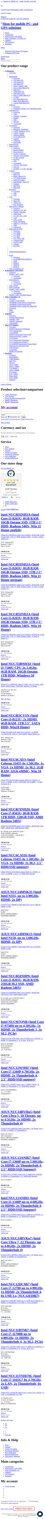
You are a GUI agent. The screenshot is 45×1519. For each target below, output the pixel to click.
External (16, 184)
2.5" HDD (16, 235)
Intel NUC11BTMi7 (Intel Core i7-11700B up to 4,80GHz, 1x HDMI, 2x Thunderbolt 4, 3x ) (22, 1335)
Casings (11, 171)
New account (5, 422)
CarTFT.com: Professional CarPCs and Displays (17, 10)
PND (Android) (14, 287)
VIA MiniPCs (13, 368)
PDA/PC (16, 122)
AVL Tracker (13, 285)
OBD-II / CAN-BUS (20, 223)
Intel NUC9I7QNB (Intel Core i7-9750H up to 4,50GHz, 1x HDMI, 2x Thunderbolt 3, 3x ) (22, 1027)
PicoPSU (16, 159)
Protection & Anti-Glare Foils (19, 346)
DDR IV (16, 267)
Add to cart (4, 559)
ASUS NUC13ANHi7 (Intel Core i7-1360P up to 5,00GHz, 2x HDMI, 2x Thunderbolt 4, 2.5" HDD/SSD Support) (22, 1163)
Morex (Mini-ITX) (19, 176)
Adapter (16, 244)
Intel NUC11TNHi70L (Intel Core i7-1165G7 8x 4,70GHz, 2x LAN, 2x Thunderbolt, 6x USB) (21, 1381)
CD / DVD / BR (18, 238)
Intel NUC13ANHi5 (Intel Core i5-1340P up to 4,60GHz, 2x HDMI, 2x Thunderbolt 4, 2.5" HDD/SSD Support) (22, 1203)
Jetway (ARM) (14, 370)
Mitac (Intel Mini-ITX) (20, 101)
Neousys (12, 363)
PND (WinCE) (14, 280)
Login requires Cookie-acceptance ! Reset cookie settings (17, 419)
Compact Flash (18, 240)
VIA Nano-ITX (18, 82)
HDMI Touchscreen (15, 351)
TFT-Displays (9, 42)
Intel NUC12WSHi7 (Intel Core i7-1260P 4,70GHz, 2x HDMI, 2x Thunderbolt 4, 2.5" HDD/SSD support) (20, 1073)
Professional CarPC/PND (13, 36)
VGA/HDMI (13, 333)
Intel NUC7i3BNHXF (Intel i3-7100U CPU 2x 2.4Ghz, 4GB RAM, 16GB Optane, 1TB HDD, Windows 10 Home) (20, 671)
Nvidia (11, 312)
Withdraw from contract (24, 1509)
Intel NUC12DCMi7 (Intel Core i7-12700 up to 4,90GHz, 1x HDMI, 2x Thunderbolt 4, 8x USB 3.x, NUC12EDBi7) (22, 1290)
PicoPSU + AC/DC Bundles (22, 169)
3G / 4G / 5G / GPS (20, 216)
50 (6, 1427)
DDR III (16, 265)
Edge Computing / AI (16, 269)
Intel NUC (16, 90)
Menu (3, 48)
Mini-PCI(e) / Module (16, 206)
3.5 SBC (16, 97)
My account (9, 407)
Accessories (17, 124)
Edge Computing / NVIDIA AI (15, 38)
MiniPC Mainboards (12, 402)
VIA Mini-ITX (18, 80)
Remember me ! (15, 417)
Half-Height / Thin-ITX (21, 182)
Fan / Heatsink (18, 205)
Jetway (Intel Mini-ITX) (21, 88)
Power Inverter (18, 152)
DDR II (16, 263)
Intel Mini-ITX (18, 84)
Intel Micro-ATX (19, 93)
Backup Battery (18, 150)
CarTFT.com (15, 53)
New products (9, 449)
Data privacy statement (12, 1456)
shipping (3, 555)
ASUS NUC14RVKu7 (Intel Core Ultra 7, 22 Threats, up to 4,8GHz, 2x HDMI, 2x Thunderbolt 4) (21, 1244)
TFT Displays (9, 396)
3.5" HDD (16, 233)
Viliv (15, 193)
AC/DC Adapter (18, 157)
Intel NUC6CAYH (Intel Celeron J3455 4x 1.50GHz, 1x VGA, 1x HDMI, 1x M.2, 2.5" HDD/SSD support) (22, 861)
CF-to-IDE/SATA (19, 137)
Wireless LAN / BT (19, 210)
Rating (8, 509)
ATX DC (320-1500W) (21, 156)
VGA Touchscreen (15, 331)
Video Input (17, 214)
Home (7, 33)
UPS (15, 161)
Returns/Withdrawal (11, 458)
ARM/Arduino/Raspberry (17, 252)
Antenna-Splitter (18, 135)
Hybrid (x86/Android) (16, 317)
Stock (13, 509)
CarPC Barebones (11, 394)
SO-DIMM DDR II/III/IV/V (22, 259)
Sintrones (12, 380)
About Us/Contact (11, 452)
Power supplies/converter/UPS (15, 398)
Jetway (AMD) (14, 366)
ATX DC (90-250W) (20, 165)
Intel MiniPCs (13, 357)
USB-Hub (16, 141)
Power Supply (14, 146)
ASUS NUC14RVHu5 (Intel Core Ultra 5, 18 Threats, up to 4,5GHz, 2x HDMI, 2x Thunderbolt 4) (21, 1117)
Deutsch (3, 17)
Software (12, 105)
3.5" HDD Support (19, 178)
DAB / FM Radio (19, 221)
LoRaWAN (17, 227)
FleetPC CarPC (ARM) (17, 289)
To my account (10, 1486)
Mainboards (13, 77)
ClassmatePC (13, 323)
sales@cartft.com (13, 1503)
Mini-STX (16, 188)
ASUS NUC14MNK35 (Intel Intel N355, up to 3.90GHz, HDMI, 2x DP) (21, 895)
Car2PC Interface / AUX (21, 131)
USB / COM (17, 220)
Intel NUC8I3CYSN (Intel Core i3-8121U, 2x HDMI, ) (20, 721)
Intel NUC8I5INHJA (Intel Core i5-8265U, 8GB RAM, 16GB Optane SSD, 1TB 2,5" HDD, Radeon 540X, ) (21, 522)
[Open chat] (40, 1514)
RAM (11, 255)
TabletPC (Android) (15, 321)
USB (15, 114)
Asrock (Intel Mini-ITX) (21, 103)
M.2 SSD (16, 246)
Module (16, 118)
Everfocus (12, 308)
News (7, 447)
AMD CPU (17, 203)
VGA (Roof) (13, 338)
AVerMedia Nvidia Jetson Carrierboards (22, 302)
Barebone (8, 44)
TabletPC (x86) (14, 319)
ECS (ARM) (13, 378)
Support (7, 451)
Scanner (16, 139)
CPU (15, 195)
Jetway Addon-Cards (20, 86)
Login (3, 415)
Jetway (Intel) (13, 365)
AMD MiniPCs (14, 359)
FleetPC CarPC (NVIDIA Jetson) (20, 295)
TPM (15, 225)
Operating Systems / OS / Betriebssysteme (27, 109)
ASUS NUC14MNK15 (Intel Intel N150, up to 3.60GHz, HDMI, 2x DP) (21, 938)
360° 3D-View (6, 699)
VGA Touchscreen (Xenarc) (18, 342)
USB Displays (14, 348)
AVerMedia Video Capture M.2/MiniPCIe (23, 306)
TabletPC (8, 40)
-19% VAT (13, 436)
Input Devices (13, 144)
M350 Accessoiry (19, 180)
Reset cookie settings (7, 1509)
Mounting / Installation (20, 129)
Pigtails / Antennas (19, 212)
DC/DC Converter (19, 154)
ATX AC (16, 167)
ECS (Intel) (13, 372)
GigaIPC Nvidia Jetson (16, 301)
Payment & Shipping (12, 454)
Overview (12, 73)
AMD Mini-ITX (18, 92)
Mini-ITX (16, 174)
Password (4, 417)
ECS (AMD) (13, 374)
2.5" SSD (16, 237)
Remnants (12, 189)
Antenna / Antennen (20, 116)
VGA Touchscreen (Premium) (19, 340)
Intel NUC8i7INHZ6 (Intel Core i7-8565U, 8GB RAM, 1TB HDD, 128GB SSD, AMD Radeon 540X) (22, 815)
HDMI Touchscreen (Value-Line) (20, 334)
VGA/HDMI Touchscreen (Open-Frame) (23, 344)
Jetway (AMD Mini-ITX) (21, 95)
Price (17, 509)
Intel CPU (16, 201)
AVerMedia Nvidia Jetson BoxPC (20, 304)
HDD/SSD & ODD (15, 229)
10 (6, 1424)
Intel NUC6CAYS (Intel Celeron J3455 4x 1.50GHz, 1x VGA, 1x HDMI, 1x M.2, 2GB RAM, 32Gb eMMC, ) (22, 767)
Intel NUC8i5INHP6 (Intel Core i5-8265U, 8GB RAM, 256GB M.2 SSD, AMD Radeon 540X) (20, 981)
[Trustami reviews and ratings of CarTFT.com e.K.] (11, 498)
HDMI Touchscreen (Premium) (19, 329)
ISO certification (10, 456)
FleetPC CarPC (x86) (16, 274)
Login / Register (6, 384)
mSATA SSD (17, 242)
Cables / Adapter (18, 133)
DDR (15, 261)
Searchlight (17, 142)
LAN (15, 218)
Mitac (11, 310)
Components (9, 35)
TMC (15, 120)
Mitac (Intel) (13, 376)
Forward (8, 1435)
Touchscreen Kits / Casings (18, 336)
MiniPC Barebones (11, 400)
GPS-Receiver (14, 110)
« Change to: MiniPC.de (18, 1)
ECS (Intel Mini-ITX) (20, 99)
